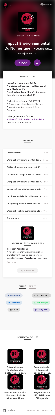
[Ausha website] (46, 4)
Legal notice (47, 410)
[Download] (37, 62)
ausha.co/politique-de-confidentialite (25, 119)
